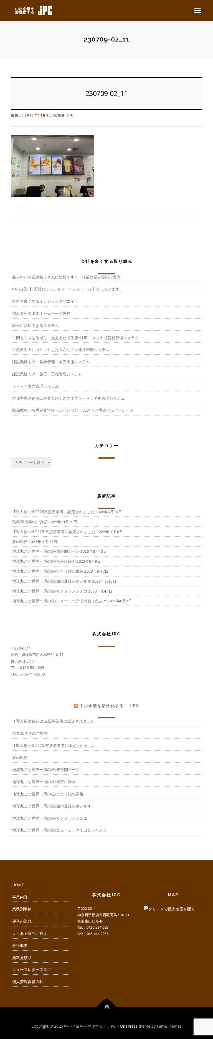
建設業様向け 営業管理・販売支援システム (51, 361)
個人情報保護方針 (27, 981)
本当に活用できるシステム (35, 325)
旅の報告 (20, 541)
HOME (18, 884)
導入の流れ (22, 921)
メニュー (197, 10)
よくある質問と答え (29, 933)
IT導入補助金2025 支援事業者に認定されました (54, 531)
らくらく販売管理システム (35, 386)
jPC (70, 115)
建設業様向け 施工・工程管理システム (47, 373)
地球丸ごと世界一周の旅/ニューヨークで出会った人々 (59, 600)
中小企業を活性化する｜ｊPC (109, 705)
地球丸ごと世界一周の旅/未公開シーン (46, 551)
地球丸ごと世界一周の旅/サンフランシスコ (49, 591)
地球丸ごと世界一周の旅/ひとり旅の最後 (47, 571)
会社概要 (20, 945)
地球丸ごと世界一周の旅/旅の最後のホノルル (51, 581)
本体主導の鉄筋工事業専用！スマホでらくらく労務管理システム (68, 398)
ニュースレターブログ (31, 969)
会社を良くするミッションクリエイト (45, 301)
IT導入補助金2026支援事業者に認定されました (53, 511)
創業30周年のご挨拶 (30, 521)
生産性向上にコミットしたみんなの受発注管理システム (60, 349)
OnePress (129, 1026)
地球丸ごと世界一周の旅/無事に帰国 (44, 561)
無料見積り (22, 957)
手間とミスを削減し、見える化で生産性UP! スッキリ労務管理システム (75, 337)
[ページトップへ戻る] (106, 1006)
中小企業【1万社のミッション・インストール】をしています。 (67, 289)
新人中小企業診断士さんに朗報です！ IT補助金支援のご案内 (66, 277)
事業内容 (20, 897)
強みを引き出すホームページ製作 (41, 313)
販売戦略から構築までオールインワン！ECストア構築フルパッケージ (72, 410)
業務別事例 (22, 908)
